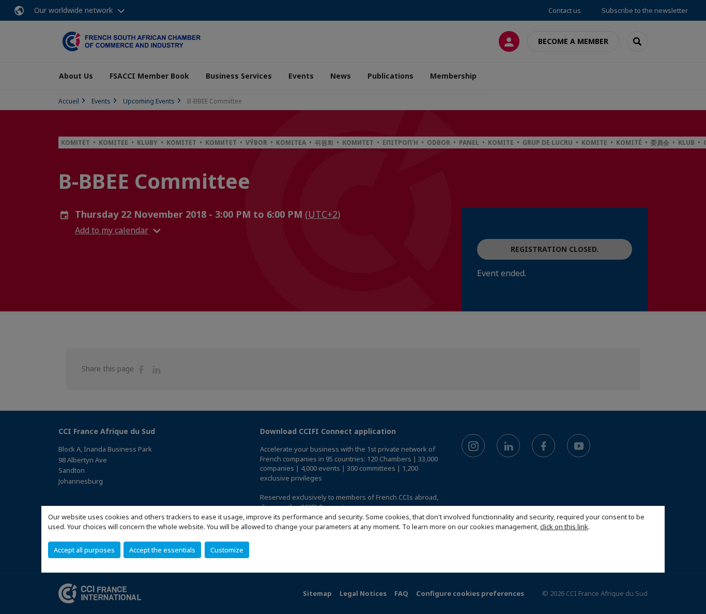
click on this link (564, 526)
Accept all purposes (84, 550)
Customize (226, 550)
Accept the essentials (162, 550)
